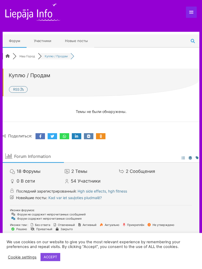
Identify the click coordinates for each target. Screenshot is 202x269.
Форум (14, 41)
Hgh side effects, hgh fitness (102, 191)
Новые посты (76, 41)
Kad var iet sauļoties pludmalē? (75, 197)
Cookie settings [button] (22, 257)
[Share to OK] (100, 136)
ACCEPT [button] (50, 257)
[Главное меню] (191, 12)
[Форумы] (8, 56)
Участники (42, 41)
